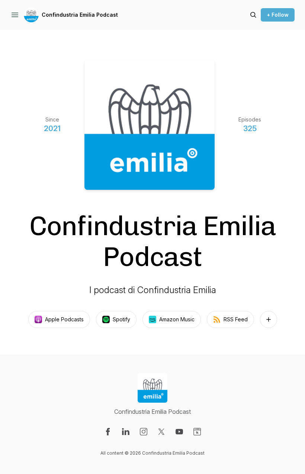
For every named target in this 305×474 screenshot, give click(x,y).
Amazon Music (177, 319)
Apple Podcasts (64, 319)
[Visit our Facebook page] (108, 431)
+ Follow (278, 15)
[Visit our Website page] (197, 431)
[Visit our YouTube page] (179, 431)
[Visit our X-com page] (161, 431)
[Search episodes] (253, 14)
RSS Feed (236, 319)
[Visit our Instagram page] (143, 431)
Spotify (121, 319)
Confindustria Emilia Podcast (80, 15)
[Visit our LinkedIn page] (125, 431)
